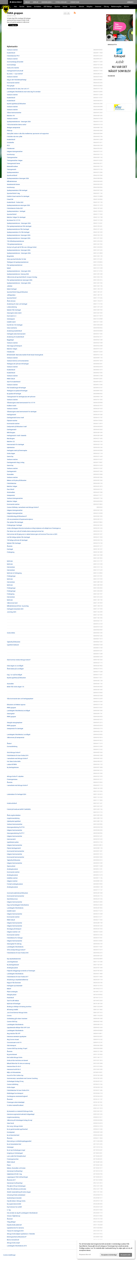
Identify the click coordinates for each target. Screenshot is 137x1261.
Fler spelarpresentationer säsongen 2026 (19, 280)
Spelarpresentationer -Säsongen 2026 (18, 238)
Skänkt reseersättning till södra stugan (19, 1192)
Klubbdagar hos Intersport (15, 1093)
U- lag (9, 1210)
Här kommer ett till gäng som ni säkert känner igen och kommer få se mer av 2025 (32, 534)
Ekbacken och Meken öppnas (16, 704)
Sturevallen (10, 474)
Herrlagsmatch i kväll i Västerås (16, 435)
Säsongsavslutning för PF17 (15, 833)
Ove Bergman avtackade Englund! (17, 1096)
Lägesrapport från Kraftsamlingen (17, 1177)
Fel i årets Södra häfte (13, 761)
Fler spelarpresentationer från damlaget (19, 226)
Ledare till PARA (12, 764)
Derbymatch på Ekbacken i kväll (17, 426)
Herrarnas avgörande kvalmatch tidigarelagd (20, 1114)
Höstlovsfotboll (12, 803)
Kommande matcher (13, 83)
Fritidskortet (10, 148)
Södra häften (11, 633)
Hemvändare (11, 567)
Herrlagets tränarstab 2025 (15, 609)
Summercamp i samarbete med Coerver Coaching (22, 1078)
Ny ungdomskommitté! (14, 1204)
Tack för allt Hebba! (13, 1000)
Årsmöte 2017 (11, 1180)
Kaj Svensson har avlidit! (14, 1207)
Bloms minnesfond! (13, 1240)
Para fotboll (10, 489)
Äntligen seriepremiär (13, 127)
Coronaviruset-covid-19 (14, 1042)
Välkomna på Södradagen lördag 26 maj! (19, 1120)
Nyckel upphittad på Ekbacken (16, 103)
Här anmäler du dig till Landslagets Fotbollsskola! (22, 1213)
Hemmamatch (11, 839)
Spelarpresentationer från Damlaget (18, 229)
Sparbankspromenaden (14, 1198)
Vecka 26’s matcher (13, 68)
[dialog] (106, 1249)
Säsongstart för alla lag (14, 944)
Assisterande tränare (13, 184)
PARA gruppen (15, 13)
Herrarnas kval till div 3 (14, 1069)
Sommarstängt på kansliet (15, 62)
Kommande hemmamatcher (15, 851)
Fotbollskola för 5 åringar (15, 938)
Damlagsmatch (11, 429)
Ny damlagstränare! (13, 965)
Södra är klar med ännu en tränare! (17, 1060)
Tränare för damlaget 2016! (15, 1231)
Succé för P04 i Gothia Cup (15, 1075)
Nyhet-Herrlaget (12, 289)
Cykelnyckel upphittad (14, 821)
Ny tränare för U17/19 (13, 220)
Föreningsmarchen (13, 1159)
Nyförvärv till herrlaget (13, 1003)
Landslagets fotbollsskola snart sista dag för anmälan (24, 91)
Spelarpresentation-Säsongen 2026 (18, 178)
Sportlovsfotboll (12, 175)
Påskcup (9, 130)
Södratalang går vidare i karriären (17, 1018)
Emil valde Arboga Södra (14, 1057)
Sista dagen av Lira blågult (15, 666)
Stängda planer (11, 994)
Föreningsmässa (12, 779)
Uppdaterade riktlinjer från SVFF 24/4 (18, 1027)
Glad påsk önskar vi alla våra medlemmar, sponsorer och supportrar (28, 133)
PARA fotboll (11, 379)
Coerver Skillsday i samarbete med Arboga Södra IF (23, 507)
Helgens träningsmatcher (14, 151)
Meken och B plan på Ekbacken (16, 480)
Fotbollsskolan (61, 2)
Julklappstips (11, 295)
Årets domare (11, 301)
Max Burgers (11, 438)
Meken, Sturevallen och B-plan (16, 1168)
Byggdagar (10, 340)
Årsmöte (9, 546)
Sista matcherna (12, 328)
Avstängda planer (12, 869)
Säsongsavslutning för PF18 (15, 827)
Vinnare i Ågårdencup (13, 1216)
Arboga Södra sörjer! (13, 1243)
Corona (9, 1015)
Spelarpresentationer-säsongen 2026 (18, 205)
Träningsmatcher (12, 157)
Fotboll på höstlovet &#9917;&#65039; (19, 809)
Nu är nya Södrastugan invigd (16, 1150)
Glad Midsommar (12, 899)
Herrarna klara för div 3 (14, 1066)
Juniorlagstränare (12, 962)
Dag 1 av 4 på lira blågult (14, 675)
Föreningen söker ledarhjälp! (16, 1102)
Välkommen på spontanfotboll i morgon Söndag (22, 277)
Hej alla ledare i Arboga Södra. (16, 1201)
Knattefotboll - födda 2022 (15, 202)
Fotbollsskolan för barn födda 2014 (18, 1090)
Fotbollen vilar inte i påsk (14, 136)
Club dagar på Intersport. (14, 346)
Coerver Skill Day (12, 1021)
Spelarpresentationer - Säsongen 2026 (19, 121)
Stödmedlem (11, 492)
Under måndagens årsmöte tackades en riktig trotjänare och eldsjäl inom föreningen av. (34, 528)
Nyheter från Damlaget (14, 310)
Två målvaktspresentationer (15, 241)
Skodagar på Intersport (14, 929)
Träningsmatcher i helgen (14, 160)
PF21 (8, 145)
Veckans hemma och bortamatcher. (18, 361)
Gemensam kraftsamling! (14, 1171)
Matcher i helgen (12, 486)
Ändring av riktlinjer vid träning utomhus (19, 1006)
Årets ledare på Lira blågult (15, 669)
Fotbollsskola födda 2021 (15, 208)
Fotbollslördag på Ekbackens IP (17, 516)
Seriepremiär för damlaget (15, 728)
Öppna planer (11, 866)
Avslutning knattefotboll (14, 331)
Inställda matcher (12, 878)
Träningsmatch (11, 169)
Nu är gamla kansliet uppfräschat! (17, 1129)
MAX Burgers (11, 432)
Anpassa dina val (85, 1254)
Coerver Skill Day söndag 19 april (17, 1048)
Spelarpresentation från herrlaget (17, 190)
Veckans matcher (12, 50)
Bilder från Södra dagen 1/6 (15, 686)
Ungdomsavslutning (13, 818)
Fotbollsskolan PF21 (13, 56)
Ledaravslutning (12, 307)
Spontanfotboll (11, 214)
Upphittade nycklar (13, 842)
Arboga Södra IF (16, 2)
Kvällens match (11, 405)
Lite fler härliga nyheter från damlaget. (18, 537)
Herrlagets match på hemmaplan (17, 450)
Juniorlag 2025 (11, 612)
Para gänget (10, 85)
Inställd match (11, 322)
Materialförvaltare (12, 166)
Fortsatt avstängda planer (15, 884)
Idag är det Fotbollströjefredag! (16, 80)
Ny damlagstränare (13, 767)
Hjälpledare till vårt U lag (14, 1174)
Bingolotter (10, 256)
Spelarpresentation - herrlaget (16, 211)
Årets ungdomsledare (13, 815)
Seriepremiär (11, 495)
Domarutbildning (12, 746)
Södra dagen (11, 453)
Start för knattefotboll (13, 381)
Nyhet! (9, 268)
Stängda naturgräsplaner (14, 722)
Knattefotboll (11, 53)
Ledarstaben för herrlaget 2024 (16, 794)
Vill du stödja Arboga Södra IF (16, 950)
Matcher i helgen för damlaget (16, 217)
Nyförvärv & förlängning (14, 573)
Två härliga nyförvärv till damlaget (17, 540)
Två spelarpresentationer (14, 244)
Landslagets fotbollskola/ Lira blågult (18, 734)
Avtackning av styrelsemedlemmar (17, 979)
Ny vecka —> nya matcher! (15, 74)
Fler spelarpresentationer (14, 265)
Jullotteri (9, 286)
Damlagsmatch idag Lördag (15, 462)
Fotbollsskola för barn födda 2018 (17, 953)
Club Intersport (11, 1045)
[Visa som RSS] (75, 13)
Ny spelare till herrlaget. (14, 393)
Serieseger (10, 1147)
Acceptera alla (125, 1255)
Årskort (9, 743)
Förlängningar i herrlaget (14, 525)
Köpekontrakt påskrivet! (14, 1225)
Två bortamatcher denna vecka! (16, 124)
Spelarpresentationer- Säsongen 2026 (18, 235)
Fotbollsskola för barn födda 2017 (17, 976)
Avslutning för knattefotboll (15, 337)
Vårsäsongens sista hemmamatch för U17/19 (21, 402)
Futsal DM (10, 199)
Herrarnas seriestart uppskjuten (16, 1036)
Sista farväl (10, 1123)
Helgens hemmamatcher (14, 830)
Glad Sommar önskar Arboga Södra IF (19, 660)
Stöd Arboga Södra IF (13, 752)
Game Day (10, 456)
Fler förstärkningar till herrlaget (16, 387)
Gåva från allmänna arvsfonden (16, 1189)
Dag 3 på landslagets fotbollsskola (18, 905)
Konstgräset (11, 1132)
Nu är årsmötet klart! (13, 1135)
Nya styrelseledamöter (14, 959)
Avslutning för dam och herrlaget (17, 304)
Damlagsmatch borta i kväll (15, 417)
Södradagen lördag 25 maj (15, 1081)
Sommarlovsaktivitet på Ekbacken (17, 893)
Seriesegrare (11, 319)
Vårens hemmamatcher (14, 112)
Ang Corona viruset (13, 1039)
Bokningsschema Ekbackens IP (16, 1237)
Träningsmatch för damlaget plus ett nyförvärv (21, 396)
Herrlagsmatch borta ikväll (15, 71)
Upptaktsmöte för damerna (15, 1228)
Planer (9, 1165)
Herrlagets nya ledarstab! (14, 985)
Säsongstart (11, 713)
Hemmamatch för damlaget (15, 444)
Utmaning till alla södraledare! (16, 1195)
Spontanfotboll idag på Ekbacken (17, 292)
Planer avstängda (12, 991)
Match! (9, 988)
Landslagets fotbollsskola (15, 908)
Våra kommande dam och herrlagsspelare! (20, 698)
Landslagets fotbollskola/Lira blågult (18, 710)
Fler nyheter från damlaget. (15, 522)
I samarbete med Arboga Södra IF (17, 758)
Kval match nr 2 (11, 316)
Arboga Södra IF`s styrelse (15, 776)
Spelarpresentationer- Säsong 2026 (18, 274)
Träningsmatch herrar (13, 163)
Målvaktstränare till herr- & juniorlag (18, 606)
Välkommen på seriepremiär (15, 737)
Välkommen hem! (12, 603)
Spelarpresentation (13, 172)
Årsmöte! (10, 1099)
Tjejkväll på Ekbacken (13, 642)
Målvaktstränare (12, 181)
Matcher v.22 (11, 441)
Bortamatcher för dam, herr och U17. (18, 88)
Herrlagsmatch (11, 414)
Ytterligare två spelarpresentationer (17, 262)
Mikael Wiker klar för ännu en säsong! (18, 1063)
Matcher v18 (10, 115)
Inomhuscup (11, 154)
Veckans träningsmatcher (15, 498)
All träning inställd (12, 1009)
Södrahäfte (10, 142)
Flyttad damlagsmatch (14, 848)
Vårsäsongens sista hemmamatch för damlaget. (22, 411)
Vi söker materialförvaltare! (15, 1105)
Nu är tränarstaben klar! (14, 1144)
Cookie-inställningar (9, 1255)
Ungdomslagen (46, 2)
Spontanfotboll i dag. (13, 193)
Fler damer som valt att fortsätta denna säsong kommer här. (25, 531)
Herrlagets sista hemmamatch (16, 334)
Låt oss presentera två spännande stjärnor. (20, 519)
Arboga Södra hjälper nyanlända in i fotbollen (21, 1234)
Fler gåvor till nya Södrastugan (16, 1186)
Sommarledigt (11, 65)
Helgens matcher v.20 (13, 932)
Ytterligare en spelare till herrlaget (17, 390)
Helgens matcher (12, 881)
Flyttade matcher (12, 420)
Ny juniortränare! (12, 1054)
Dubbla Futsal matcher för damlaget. (18, 196)
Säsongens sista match (14, 313)
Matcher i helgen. (12, 349)
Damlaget (10, 549)
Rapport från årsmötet (14, 982)
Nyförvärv (10, 561)
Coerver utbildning (12, 1084)
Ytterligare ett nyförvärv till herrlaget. (18, 364)
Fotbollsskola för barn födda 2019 (17, 755)
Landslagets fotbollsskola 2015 (17, 1246)
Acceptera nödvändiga (109, 1255)
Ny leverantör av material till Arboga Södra (20, 1111)
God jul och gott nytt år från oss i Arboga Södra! (21, 247)
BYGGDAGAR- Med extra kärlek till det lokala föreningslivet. (25, 355)
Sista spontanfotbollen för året (16, 259)
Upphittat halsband (13, 645)
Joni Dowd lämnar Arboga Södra (17, 1012)
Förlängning (10, 552)
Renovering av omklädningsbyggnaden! (19, 1141)
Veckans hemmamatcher (14, 824)
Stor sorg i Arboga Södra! (15, 1126)
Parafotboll (10, 997)
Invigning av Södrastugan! (15, 1153)
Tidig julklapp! (11, 1222)
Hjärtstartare (11, 447)
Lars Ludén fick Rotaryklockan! (16, 1156)
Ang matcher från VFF (13, 1033)
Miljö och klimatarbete (14, 1072)
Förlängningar (11, 576)
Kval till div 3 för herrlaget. (15, 325)
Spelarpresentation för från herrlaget (18, 232)
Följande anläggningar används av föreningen (21, 971)
